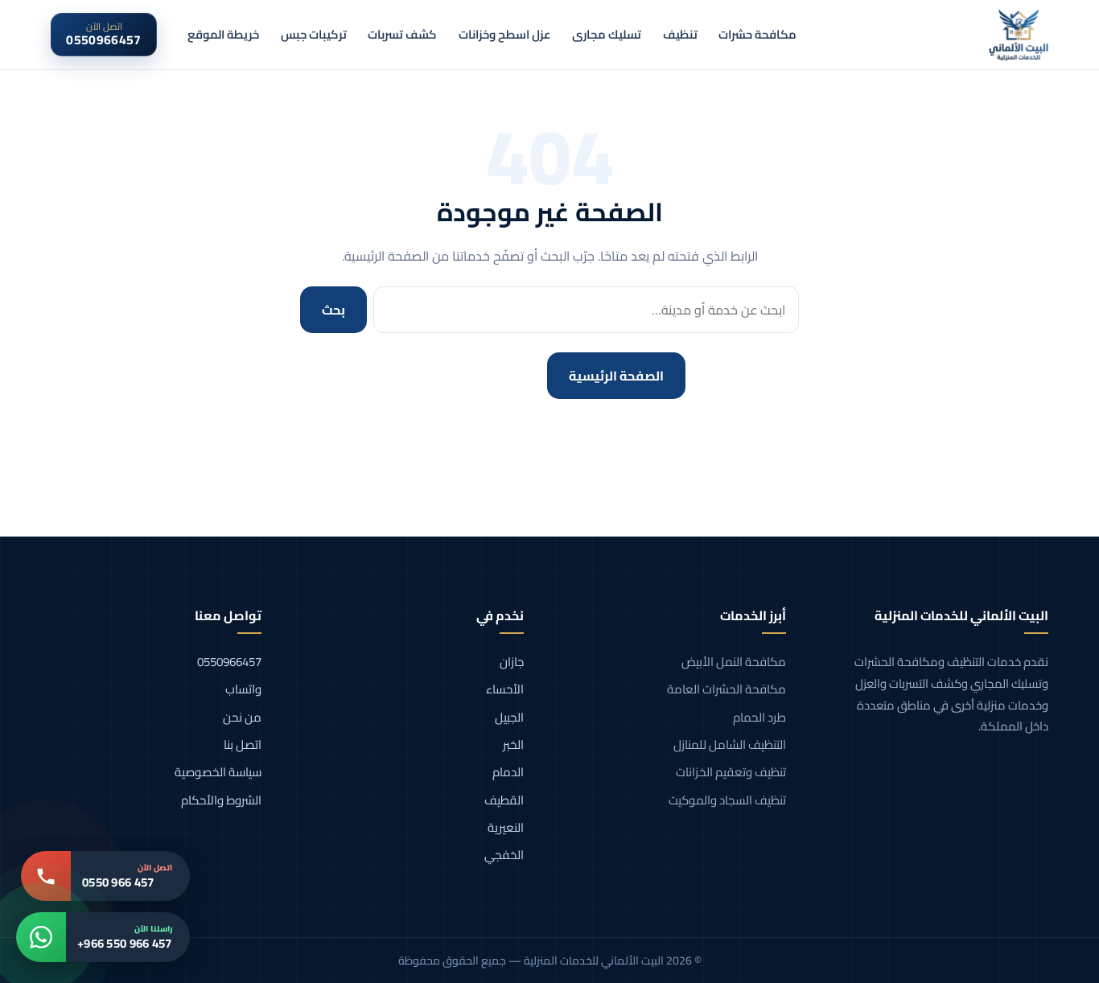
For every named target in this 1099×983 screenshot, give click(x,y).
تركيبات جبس (314, 34)
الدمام (508, 772)
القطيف (504, 800)
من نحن (242, 717)
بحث (333, 310)
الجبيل (509, 717)
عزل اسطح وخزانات (505, 34)
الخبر (513, 744)
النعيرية (506, 827)
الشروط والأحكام (221, 800)
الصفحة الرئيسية (616, 376)
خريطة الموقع (223, 34)
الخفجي (504, 854)
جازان (512, 661)
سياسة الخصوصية (218, 772)
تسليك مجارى (606, 34)
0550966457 (229, 661)
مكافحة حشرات (757, 34)
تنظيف (680, 34)
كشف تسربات (402, 34)
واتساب (243, 689)
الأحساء (505, 689)
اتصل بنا (242, 744)
